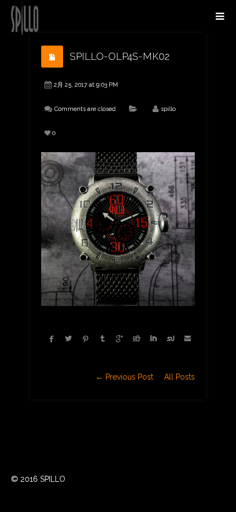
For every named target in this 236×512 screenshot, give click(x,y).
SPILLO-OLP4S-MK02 (120, 56)
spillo (168, 109)
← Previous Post (124, 376)
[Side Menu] (219, 16)
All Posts (179, 376)
